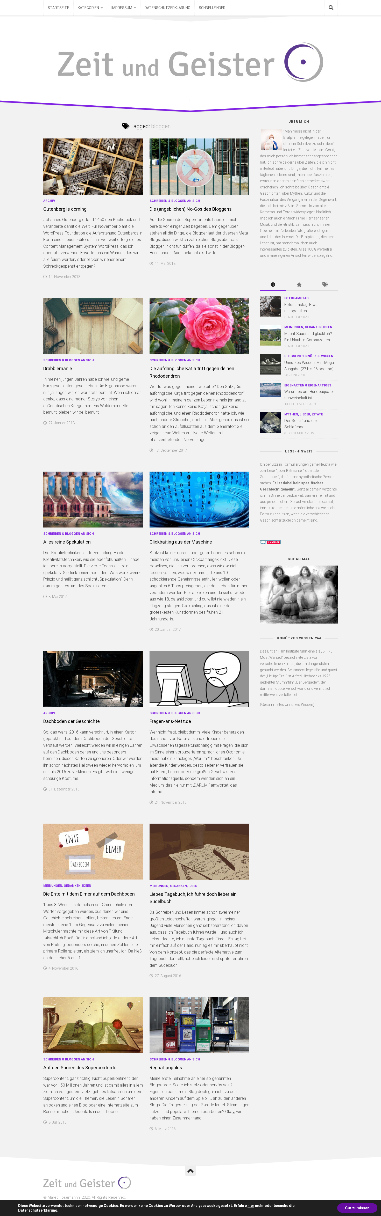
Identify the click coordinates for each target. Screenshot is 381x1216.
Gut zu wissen (357, 1208)
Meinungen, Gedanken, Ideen (67, 886)
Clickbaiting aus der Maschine (181, 542)
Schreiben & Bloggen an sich (175, 201)
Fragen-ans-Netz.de (170, 721)
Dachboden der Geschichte (71, 721)
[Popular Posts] (299, 285)
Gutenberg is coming (65, 209)
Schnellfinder (212, 8)
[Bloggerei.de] (270, 543)
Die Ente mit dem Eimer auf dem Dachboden (89, 894)
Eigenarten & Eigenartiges (307, 385)
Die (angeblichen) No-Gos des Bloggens (191, 209)
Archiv (49, 201)
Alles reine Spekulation (67, 542)
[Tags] (325, 285)
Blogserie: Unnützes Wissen (308, 356)
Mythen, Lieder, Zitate (303, 414)
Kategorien (88, 8)
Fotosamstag (296, 298)
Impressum (121, 8)
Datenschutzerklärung (167, 8)
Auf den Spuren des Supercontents (80, 1067)
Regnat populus (166, 1067)
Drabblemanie (57, 368)
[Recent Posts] (273, 285)
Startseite (58, 8)
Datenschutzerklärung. (38, 1210)
